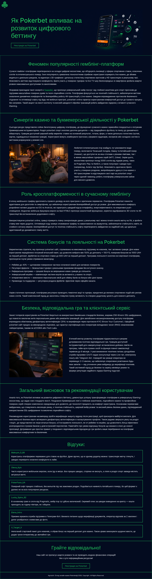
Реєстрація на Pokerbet (76, 566)
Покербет (48, 90)
